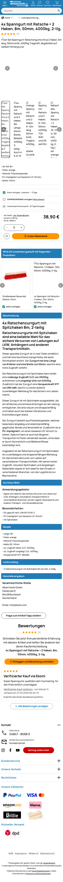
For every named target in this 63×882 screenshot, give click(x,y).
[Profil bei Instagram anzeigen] (3, 750)
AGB (10, 853)
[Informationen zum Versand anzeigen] (12, 832)
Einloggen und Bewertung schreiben (33, 661)
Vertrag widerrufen (38, 750)
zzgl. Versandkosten (21, 215)
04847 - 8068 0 (19, 734)
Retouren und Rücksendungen (38, 873)
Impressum (21, 853)
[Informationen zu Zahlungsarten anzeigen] (31, 805)
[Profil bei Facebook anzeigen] (10, 750)
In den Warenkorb (37, 236)
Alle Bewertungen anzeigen (33, 706)
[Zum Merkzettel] (7, 236)
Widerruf (33, 853)
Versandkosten (49, 863)
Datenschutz (47, 853)
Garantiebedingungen (41, 871)
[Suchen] (59, 11)
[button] (31, 43)
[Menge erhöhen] (21, 228)
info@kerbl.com (14, 605)
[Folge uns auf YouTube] (18, 750)
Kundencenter (17, 743)
